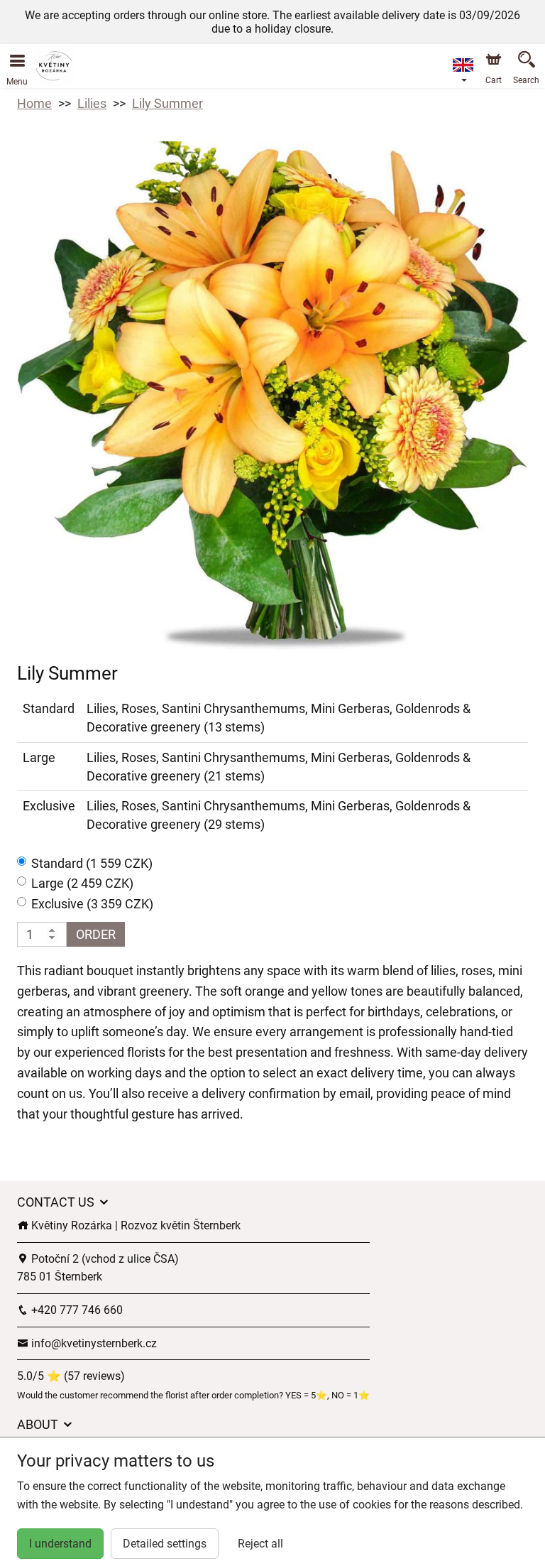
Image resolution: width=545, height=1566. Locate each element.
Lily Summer (167, 103)
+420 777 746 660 (75, 1310)
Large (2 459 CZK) (82, 883)
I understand (60, 1543)
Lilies (91, 103)
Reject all (260, 1543)
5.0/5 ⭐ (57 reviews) (71, 1376)
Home (34, 103)
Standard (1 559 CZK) (92, 863)
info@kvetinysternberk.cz (92, 1343)
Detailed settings (165, 1543)
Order (96, 934)
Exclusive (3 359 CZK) (92, 903)
